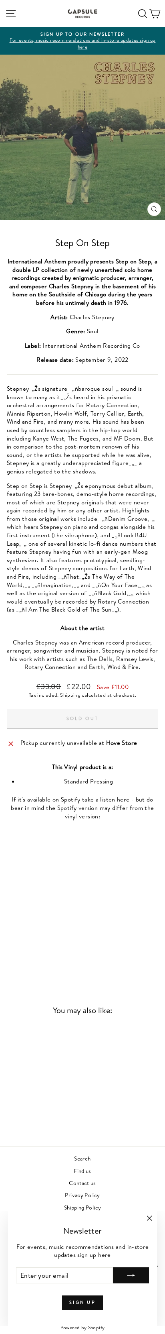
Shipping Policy (82, 1207)
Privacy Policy (82, 1195)
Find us (82, 1171)
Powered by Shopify (82, 1327)
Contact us (82, 1183)
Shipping (70, 694)
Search (82, 1158)
